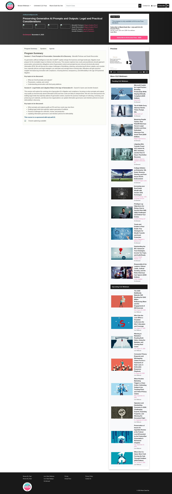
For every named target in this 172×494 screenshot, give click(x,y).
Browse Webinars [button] (23, 5)
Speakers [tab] (43, 48)
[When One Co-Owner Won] (122, 458)
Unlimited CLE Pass (40, 5)
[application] (129, 62)
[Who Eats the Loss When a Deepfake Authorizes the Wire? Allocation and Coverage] (122, 323)
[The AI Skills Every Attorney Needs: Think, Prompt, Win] (122, 111)
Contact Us (146, 5)
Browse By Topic (27, 476)
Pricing (66, 476)
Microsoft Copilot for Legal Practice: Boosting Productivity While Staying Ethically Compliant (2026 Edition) (140, 91)
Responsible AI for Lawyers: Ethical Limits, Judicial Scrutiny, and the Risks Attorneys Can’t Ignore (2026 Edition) (140, 270)
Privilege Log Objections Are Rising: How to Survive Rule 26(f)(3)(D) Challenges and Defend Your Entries (140, 210)
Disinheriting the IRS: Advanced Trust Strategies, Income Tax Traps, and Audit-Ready (140, 251)
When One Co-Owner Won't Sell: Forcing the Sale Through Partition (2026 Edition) (140, 456)
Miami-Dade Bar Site (56, 5)
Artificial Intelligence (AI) (30, 14)
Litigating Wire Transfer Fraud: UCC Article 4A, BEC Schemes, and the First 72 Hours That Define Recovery (140, 150)
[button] (129, 62)
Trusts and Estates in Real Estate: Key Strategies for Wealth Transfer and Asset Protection (139, 231)
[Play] (111, 72)
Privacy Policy (89, 476)
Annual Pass (68, 478)
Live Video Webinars (49, 476)
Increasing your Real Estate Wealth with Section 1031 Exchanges (139, 190)
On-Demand (47, 481)
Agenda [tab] (51, 48)
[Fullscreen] (147, 72)
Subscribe (161, 5)
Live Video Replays (49, 478)
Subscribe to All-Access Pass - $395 (129, 37)
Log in (154, 5)
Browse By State (27, 478)
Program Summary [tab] (30, 48)
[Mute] (144, 72)
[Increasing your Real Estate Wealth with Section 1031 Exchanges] (122, 193)
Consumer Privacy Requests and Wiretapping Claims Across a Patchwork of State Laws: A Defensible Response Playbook (140, 362)
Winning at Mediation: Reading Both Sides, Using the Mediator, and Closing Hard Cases (139, 340)
